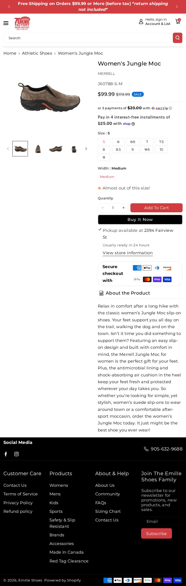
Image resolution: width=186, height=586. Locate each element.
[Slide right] (86, 148)
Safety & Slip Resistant (62, 523)
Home (9, 53)
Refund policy (17, 511)
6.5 (134, 142)
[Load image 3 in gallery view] (55, 148)
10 (161, 149)
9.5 (149, 150)
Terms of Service (20, 494)
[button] (8, 23)
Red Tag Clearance (69, 561)
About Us (105, 485)
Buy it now (140, 219)
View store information (128, 252)
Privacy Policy (18, 502)
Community (107, 494)
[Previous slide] (9, 6)
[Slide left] (7, 148)
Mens (55, 494)
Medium (107, 176)
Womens (58, 485)
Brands (56, 535)
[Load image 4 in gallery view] (73, 148)
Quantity (105, 198)
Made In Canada (66, 552)
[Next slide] (177, 6)
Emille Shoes (30, 580)
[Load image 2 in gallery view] (38, 148)
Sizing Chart (108, 511)
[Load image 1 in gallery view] (20, 148)
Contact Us (15, 485)
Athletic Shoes (37, 53)
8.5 (118, 149)
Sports (56, 511)
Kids (54, 502)
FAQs (100, 502)
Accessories (61, 543)
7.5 (161, 142)
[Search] (177, 38)
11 (106, 158)
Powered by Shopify (62, 580)
